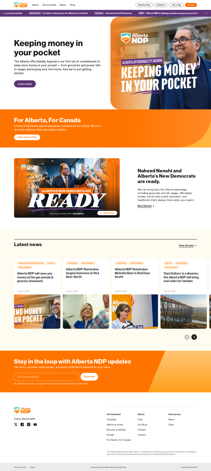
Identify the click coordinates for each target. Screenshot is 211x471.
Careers (142, 429)
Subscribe (89, 376)
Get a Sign (176, 5)
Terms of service (20, 467)
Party (140, 419)
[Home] (20, 4)
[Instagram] (28, 424)
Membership (144, 5)
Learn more (25, 83)
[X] (15, 424)
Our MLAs (142, 424)
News (171, 419)
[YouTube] (35, 424)
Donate (191, 5)
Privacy (32, 467)
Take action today (27, 137)
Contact (142, 434)
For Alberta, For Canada (119, 440)
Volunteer (160, 5)
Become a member (116, 429)
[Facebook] (22, 424)
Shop (171, 424)
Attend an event (115, 424)
